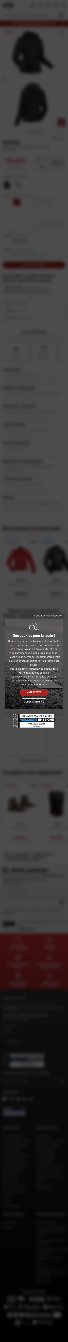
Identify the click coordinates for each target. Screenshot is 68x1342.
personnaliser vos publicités (28, 680)
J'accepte (35, 692)
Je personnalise (34, 701)
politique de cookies (37, 672)
